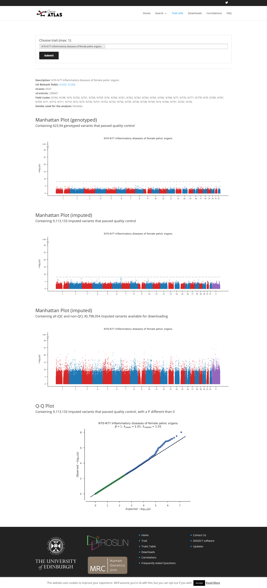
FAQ (229, 13)
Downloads (195, 13)
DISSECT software (203, 540)
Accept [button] (199, 583)
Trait (144, 540)
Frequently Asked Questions (158, 563)
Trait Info (177, 13)
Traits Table (148, 546)
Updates (198, 546)
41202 (62, 84)
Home (146, 13)
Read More (213, 583)
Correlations (214, 13)
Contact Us (199, 535)
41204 (71, 84)
